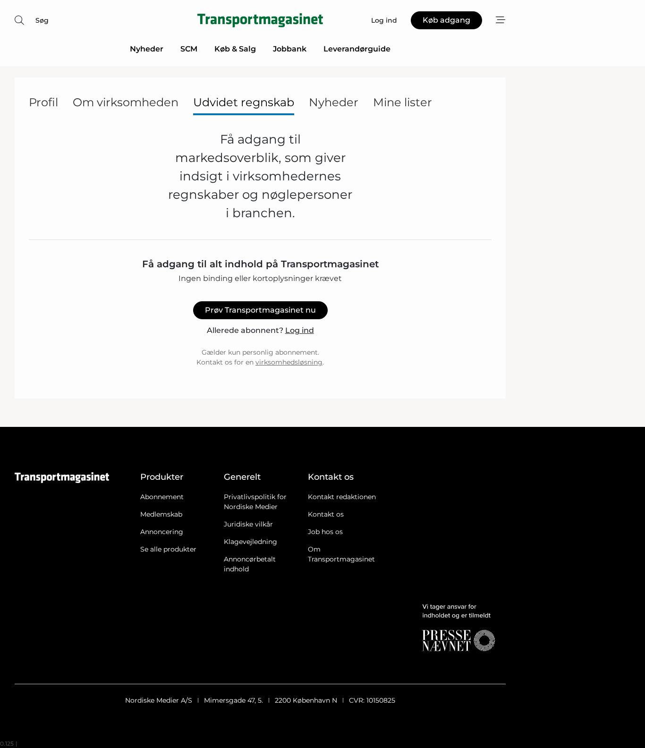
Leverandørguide (356, 48)
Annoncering (161, 531)
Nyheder (146, 48)
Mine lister (402, 102)
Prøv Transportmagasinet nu (260, 310)
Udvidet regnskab (243, 102)
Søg (42, 20)
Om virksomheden (125, 102)
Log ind (299, 330)
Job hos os (325, 531)
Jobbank (289, 48)
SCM (188, 48)
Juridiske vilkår (248, 524)
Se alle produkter (168, 549)
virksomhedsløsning (288, 362)
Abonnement (162, 497)
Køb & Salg (235, 48)
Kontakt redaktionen (342, 497)
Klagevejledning (250, 541)
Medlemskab (161, 514)
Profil (43, 102)
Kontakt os (326, 514)
